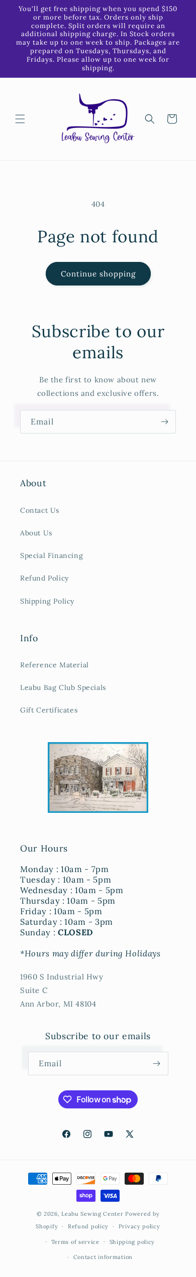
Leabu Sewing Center (92, 1213)
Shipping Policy (47, 601)
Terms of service (75, 1241)
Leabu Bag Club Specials (63, 687)
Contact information (103, 1256)
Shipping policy (132, 1241)
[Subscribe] (164, 422)
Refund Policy (44, 578)
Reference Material (54, 664)
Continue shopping (98, 273)
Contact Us (39, 510)
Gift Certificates (48, 710)
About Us (36, 532)
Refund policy (88, 1226)
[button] (20, 119)
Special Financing (51, 555)
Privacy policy (139, 1226)
